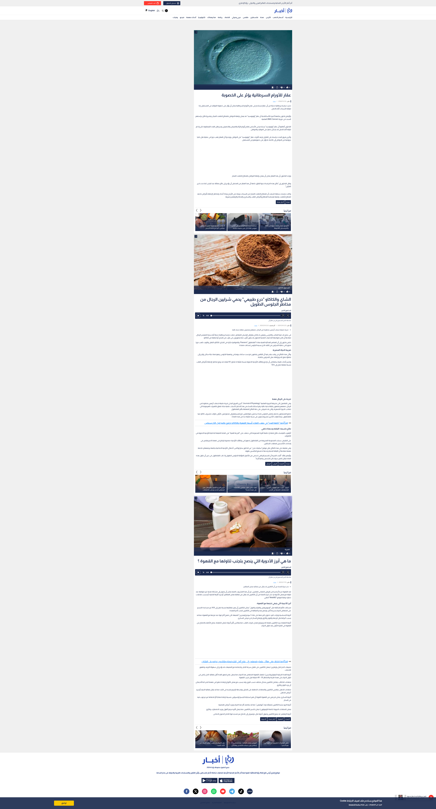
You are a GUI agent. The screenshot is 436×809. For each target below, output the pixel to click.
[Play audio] (198, 315)
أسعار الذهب (278, 17)
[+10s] (288, 316)
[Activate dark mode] (165, 10)
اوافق (64, 803)
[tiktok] (241, 791)
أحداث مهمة (191, 17)
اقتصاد (227, 17)
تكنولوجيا (201, 17)
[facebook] (186, 791)
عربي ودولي (236, 17)
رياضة (220, 17)
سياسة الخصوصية (355, 805)
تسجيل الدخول (171, 3)
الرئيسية (288, 17)
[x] (195, 791)
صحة (262, 17)
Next (197, 210)
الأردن (268, 17)
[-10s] (282, 316)
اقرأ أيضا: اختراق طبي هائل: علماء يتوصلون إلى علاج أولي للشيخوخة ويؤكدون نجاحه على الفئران (245, 661)
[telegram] (232, 791)
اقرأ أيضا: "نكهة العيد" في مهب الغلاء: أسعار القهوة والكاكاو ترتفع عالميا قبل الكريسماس (246, 423)
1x (203, 315)
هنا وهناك (211, 17)
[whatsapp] (214, 791)
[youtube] (223, 791)
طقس (245, 17)
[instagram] (205, 791)
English (151, 10)
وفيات (175, 17)
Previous (201, 210)
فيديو (182, 17)
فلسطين (254, 17)
